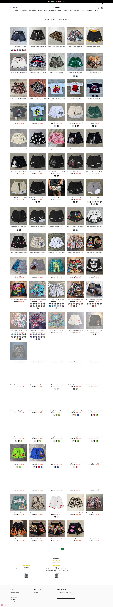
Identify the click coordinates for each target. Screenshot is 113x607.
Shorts (70, 10)
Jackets (65, 10)
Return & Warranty (14, 594)
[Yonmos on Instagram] (58, 601)
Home (16, 10)
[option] (56, 1)
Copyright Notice (13, 601)
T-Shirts (40, 10)
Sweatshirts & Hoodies (55, 10)
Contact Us (36, 592)
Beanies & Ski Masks (87, 10)
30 (58, 549)
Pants (45, 10)
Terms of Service (13, 597)
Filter (14, 25)
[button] (55, 580)
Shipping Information (14, 592)
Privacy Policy (13, 599)
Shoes (96, 10)
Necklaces (76, 10)
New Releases (32, 10)
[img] (56, 560)
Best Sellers (24, 10)
